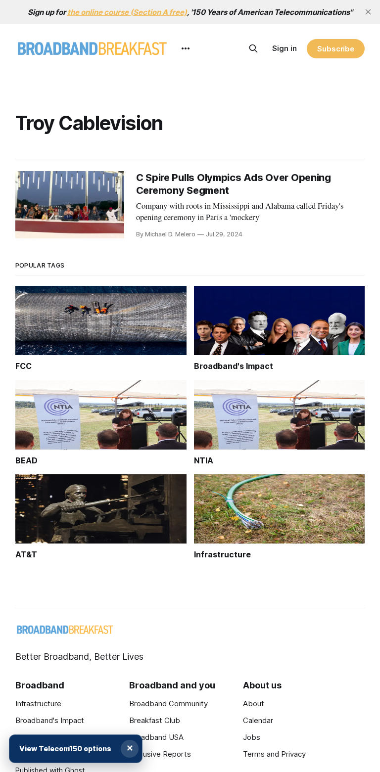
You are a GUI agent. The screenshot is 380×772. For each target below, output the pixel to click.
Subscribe (335, 48)
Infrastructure (38, 703)
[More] (185, 48)
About (253, 703)
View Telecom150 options (65, 748)
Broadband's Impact (49, 720)
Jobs (251, 737)
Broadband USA (156, 737)
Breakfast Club (154, 720)
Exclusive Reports (160, 754)
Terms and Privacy (274, 754)
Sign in (284, 48)
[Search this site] (253, 48)
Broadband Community (168, 703)
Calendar (258, 720)
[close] (368, 12)
